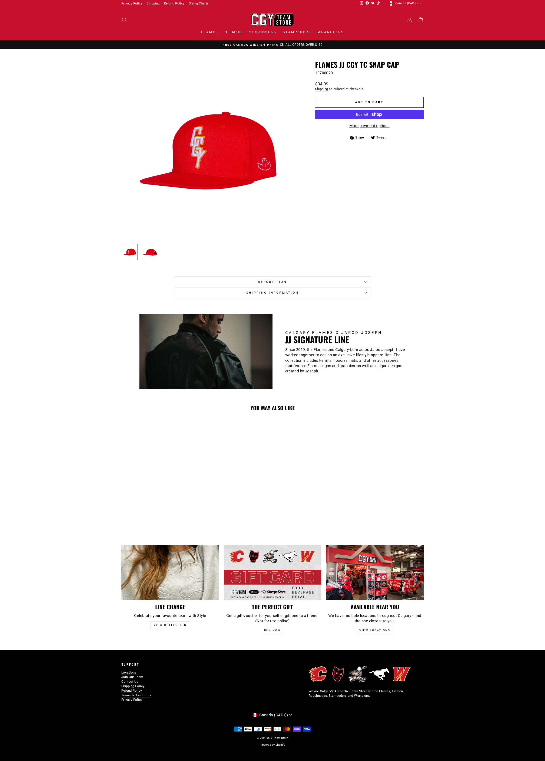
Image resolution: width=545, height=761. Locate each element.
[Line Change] (170, 572)
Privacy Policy (131, 3)
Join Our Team (132, 677)
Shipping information (272, 293)
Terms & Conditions (136, 695)
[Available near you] (375, 572)
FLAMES (209, 32)
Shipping (153, 3)
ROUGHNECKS (262, 32)
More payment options (369, 125)
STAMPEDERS (297, 32)
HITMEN (233, 32)
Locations (128, 672)
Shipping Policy (133, 686)
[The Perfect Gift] (272, 572)
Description (272, 282)
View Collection (170, 625)
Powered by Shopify (272, 744)
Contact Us (129, 682)
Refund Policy (174, 3)
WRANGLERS (331, 32)
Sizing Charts (199, 3)
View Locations (374, 630)
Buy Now (272, 630)
